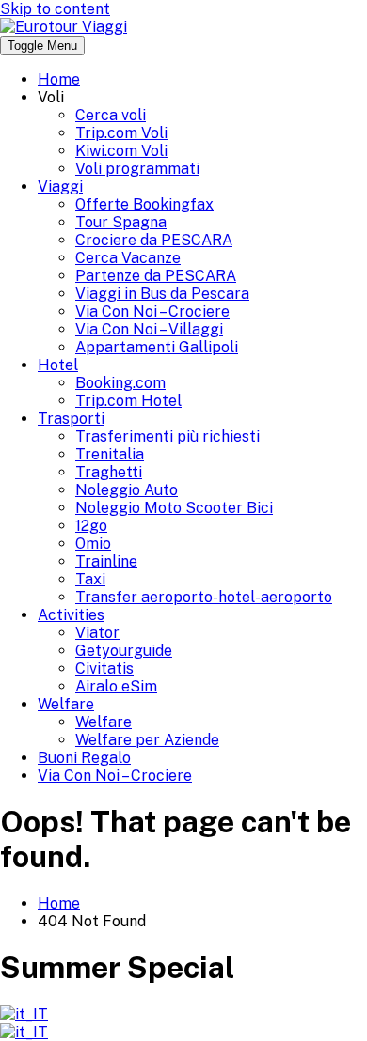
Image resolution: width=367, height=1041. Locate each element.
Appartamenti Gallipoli (156, 347)
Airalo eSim (116, 686)
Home (59, 79)
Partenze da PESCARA (155, 276)
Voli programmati (137, 169)
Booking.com (120, 383)
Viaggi (60, 186)
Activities (71, 615)
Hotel (58, 365)
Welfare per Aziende (147, 740)
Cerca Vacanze (128, 258)
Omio (93, 543)
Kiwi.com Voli (121, 151)
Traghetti (108, 472)
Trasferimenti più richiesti (167, 436)
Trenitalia (109, 454)
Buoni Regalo (84, 758)
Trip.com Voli (121, 133)
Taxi (90, 579)
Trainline (106, 561)
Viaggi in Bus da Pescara (162, 294)
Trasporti (71, 418)
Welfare (66, 704)
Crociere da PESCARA (153, 240)
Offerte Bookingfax (144, 204)
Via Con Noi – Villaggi (149, 329)
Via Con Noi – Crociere (152, 311)
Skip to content (55, 9)
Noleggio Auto (126, 490)
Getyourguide (123, 651)
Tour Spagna (121, 222)
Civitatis (104, 668)
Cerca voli (110, 115)
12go (91, 526)
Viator (97, 633)
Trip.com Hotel (128, 401)
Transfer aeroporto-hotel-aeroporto (203, 597)
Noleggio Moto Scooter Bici (174, 508)
